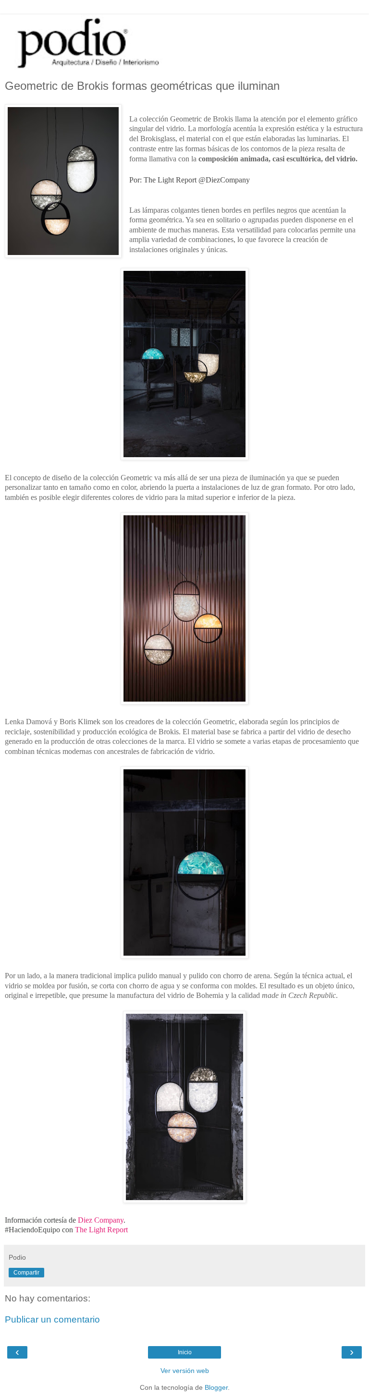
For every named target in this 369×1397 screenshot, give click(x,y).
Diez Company (100, 1220)
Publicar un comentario (52, 1319)
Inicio (185, 1352)
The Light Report (101, 1230)
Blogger (216, 1387)
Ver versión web (184, 1370)
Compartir (26, 1272)
